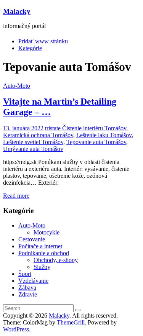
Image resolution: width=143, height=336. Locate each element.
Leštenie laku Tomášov (104, 135)
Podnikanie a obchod (43, 253)
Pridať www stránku (43, 41)
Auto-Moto (16, 85)
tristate (53, 128)
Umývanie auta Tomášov (33, 149)
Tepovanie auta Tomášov (96, 142)
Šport (24, 273)
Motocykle (46, 232)
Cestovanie (31, 239)
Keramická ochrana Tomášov (38, 135)
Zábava (27, 287)
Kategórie (30, 48)
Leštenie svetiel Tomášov (33, 142)
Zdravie (27, 294)
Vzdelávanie (33, 280)
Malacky (17, 11)
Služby (42, 267)
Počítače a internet (40, 246)
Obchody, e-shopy (56, 260)
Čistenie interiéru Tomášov (94, 128)
